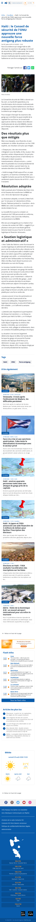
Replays (7, 810)
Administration (6, 829)
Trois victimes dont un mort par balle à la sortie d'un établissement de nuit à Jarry (22, 666)
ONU (13, 362)
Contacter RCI (19, 820)
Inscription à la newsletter (19, 810)
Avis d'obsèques (7, 813)
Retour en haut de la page (13, 633)
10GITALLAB (27, 920)
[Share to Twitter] (28, 67)
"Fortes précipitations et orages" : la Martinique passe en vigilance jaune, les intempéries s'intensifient (22, 673)
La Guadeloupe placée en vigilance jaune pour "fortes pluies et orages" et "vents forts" (21, 680)
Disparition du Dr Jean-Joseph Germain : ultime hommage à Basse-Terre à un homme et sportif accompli (22, 694)
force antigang (24, 362)
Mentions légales (24, 826)
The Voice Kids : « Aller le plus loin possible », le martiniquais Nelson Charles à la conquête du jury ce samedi (22, 659)
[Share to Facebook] (24, 67)
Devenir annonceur (20, 823)
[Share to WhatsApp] (32, 67)
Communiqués (17, 813)
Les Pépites (25, 813)
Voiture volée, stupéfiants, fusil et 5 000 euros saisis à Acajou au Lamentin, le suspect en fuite (22, 687)
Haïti (5, 362)
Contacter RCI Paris (8, 823)
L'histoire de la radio (8, 820)
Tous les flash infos (18, 700)
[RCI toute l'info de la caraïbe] (6, 2)
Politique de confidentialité (10, 826)
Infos (3, 810)
